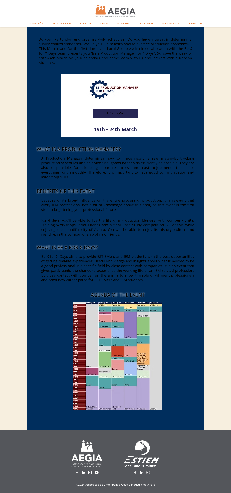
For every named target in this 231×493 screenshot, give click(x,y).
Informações (115, 113)
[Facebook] (77, 472)
